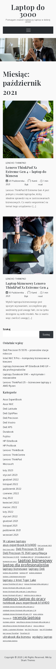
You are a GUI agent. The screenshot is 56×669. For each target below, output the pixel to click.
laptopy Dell (37, 569)
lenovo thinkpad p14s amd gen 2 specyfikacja (20, 592)
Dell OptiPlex (10, 413)
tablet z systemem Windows (13, 630)
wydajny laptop (42, 636)
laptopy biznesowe (15, 569)
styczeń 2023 (10, 474)
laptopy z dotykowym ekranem (14, 577)
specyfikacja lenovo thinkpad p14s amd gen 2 (33, 622)
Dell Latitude (10, 408)
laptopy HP (24, 573)
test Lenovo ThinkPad (11, 633)
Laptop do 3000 (28, 10)
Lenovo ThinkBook (13, 450)
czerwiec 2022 (11, 493)
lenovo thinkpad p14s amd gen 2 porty (17, 588)
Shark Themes (28, 660)
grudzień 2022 (11, 479)
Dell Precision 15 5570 (11, 557)
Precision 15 (7, 618)
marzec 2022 (10, 507)
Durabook (8, 431)
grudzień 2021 (10, 521)
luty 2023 (8, 470)
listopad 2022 (10, 484)
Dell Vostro (9, 422)
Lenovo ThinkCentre (14, 454)
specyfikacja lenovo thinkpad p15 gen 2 (17, 626)
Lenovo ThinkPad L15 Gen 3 (13, 584)
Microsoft (8, 464)
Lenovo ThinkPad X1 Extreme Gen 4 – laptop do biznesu (26, 171)
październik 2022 (12, 488)
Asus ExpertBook (12, 399)
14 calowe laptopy (14, 541)
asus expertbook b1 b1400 (19, 545)
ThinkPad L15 (25, 633)
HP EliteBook (10, 441)
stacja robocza (38, 626)
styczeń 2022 (10, 516)
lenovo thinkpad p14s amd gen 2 (36, 584)
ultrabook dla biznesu (17, 636)
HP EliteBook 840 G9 (42, 557)
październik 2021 (12, 530)
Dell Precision (10, 417)
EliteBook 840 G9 (27, 557)
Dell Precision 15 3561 (30, 549)
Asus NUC (8, 404)
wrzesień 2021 (10, 534)
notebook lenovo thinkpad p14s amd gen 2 (18, 607)
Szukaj (6, 329)
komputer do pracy (10, 561)
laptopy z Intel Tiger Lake (19, 580)
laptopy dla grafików (10, 573)
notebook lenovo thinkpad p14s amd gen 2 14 (19, 610)
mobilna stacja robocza (32, 595)
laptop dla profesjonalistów (26, 565)
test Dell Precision (31, 630)
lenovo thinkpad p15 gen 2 (13, 595)
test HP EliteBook (46, 630)
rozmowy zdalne (9, 622)
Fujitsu (6, 436)
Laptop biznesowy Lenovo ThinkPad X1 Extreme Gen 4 (27, 285)
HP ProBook (9, 445)
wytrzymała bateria (10, 641)
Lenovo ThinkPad (16, 163)
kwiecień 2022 (11, 502)
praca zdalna (38, 614)
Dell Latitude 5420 (45, 545)
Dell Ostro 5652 (9, 550)
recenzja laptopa (26, 617)
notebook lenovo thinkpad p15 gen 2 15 (17, 614)
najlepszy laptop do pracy (24, 598)
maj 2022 (8, 498)
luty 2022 (8, 511)
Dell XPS (7, 427)
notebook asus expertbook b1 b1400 (26, 602)
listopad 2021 (10, 525)
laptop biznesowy (35, 560)
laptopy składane (35, 573)
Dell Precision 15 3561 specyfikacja (25, 553)
